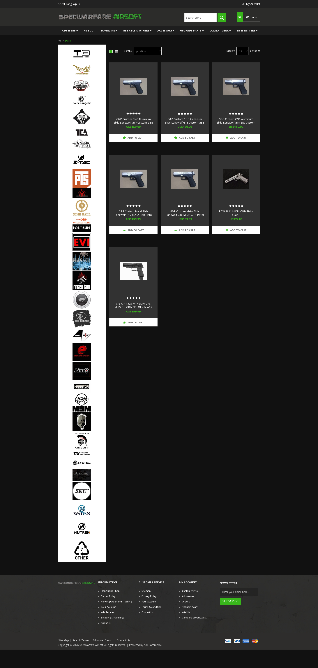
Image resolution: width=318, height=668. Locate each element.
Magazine (108, 30)
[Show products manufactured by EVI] (82, 242)
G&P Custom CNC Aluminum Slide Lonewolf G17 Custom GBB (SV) (133, 122)
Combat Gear (219, 30)
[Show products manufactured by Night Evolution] (82, 193)
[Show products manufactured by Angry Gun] (82, 280)
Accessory (164, 30)
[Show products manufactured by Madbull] (82, 300)
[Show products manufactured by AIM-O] (82, 371)
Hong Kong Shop (110, 591)
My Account (253, 4)
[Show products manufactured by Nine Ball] (82, 208)
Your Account (108, 607)
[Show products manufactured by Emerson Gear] (82, 101)
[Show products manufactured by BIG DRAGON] (82, 319)
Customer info (190, 591)
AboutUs (106, 623)
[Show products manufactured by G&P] (82, 88)
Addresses (188, 596)
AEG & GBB (69, 30)
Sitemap (146, 591)
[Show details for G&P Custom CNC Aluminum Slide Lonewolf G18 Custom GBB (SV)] (185, 86)
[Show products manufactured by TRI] (82, 454)
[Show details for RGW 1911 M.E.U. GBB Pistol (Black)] (236, 179)
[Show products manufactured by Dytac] (82, 144)
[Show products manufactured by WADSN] (82, 510)
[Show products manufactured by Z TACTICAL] (82, 159)
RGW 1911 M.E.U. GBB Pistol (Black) (236, 213)
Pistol (88, 30)
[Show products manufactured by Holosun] (82, 228)
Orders (186, 601)
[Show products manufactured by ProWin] (82, 336)
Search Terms (81, 640)
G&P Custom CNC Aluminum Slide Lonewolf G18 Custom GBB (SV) (184, 122)
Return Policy (108, 596)
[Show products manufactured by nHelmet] (82, 441)
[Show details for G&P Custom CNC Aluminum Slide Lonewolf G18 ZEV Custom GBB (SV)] (236, 86)
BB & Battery (246, 30)
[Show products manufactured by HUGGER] (82, 261)
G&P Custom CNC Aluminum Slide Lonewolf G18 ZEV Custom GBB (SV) (236, 122)
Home (59, 41)
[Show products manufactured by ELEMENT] (82, 352)
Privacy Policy (149, 596)
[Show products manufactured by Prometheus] (82, 221)
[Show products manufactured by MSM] (82, 402)
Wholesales (107, 612)
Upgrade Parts (191, 30)
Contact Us (147, 612)
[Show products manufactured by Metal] (82, 463)
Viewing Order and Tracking (116, 601)
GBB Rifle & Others (136, 30)
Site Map (63, 640)
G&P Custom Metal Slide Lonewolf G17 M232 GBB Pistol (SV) (133, 215)
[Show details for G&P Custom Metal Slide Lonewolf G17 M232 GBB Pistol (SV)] (133, 179)
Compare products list (194, 617)
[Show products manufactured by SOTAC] (82, 475)
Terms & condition (152, 607)
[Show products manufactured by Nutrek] (82, 529)
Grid (111, 51)
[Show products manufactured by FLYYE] (82, 70)
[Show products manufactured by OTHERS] (82, 550)
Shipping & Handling (112, 617)
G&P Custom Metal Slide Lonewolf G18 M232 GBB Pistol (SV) (185, 215)
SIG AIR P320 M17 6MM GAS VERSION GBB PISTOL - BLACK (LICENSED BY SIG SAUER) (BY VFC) (133, 309)
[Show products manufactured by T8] (82, 52)
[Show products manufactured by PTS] (82, 178)
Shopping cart (189, 607)
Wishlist (186, 612)
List (116, 51)
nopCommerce (153, 645)
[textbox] (200, 17)
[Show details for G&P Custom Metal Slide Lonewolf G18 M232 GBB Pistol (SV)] (185, 179)
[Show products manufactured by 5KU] (82, 491)
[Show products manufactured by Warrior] (82, 387)
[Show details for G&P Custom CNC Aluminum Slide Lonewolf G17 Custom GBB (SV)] (133, 86)
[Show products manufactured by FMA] (82, 116)
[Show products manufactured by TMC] (82, 421)
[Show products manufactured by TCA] (82, 132)
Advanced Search (103, 640)
